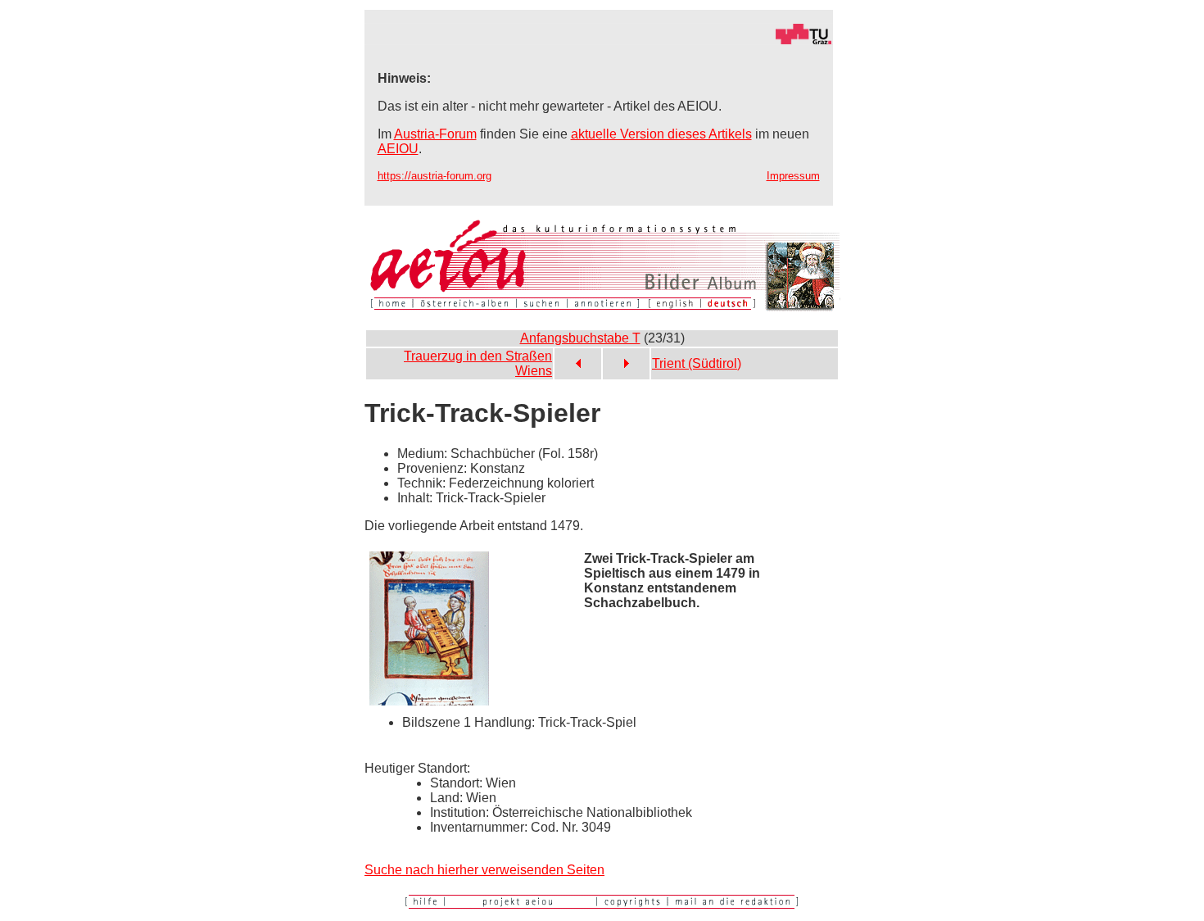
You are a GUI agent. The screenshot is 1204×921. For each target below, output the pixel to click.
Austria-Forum (435, 134)
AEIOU (398, 149)
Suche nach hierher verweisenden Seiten (484, 870)
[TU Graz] (598, 41)
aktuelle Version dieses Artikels (661, 134)
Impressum (793, 176)
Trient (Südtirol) (696, 363)
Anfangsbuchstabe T (580, 338)
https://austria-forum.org (434, 176)
